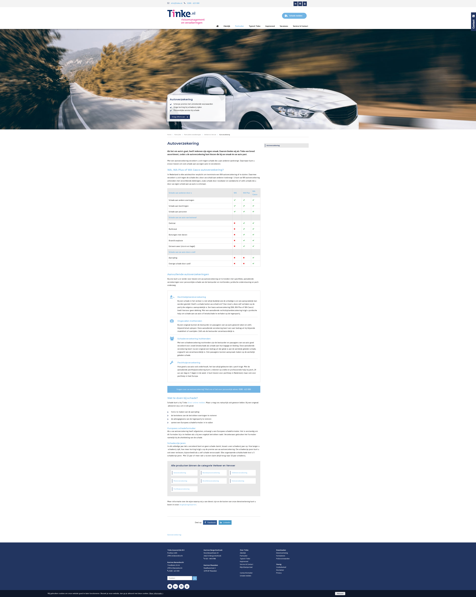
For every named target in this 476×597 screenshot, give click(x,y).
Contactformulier (246, 573)
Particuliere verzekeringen (192, 134)
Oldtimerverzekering (239, 473)
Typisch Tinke (245, 559)
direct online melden (196, 403)
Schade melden (245, 576)
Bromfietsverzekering (211, 481)
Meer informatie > (156, 593)
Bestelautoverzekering (211, 473)
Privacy (279, 573)
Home (169, 134)
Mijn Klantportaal (246, 567)
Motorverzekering (180, 481)
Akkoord (340, 594)
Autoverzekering (180, 473)
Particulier (177, 134)
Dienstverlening (282, 553)
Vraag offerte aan (178, 117)
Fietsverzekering (238, 481)
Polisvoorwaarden (283, 559)
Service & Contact (246, 564)
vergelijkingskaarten (187, 505)
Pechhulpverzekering (182, 489)
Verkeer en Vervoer (210, 134)
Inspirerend (244, 561)
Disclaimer (280, 570)
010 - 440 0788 (210, 559)
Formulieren (280, 556)
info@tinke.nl (176, 3)
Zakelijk (243, 553)
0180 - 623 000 (193, 3)
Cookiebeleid (281, 567)
